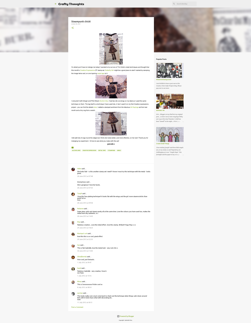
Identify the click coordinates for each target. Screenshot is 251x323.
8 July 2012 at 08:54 (84, 287)
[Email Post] (72, 148)
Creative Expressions (87, 70)
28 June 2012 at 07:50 (85, 188)
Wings (119, 150)
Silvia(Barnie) (81, 256)
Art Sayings (134, 107)
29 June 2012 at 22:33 (85, 239)
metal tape (101, 73)
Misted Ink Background (163, 79)
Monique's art (82, 233)
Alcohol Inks (103, 101)
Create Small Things (162, 143)
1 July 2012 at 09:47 (84, 262)
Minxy (79, 281)
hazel (79, 268)
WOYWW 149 (160, 110)
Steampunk (111, 150)
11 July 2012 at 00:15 (84, 302)
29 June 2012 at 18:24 (85, 228)
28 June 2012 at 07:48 (85, 176)
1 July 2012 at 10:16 (84, 276)
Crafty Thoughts (71, 4)
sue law (80, 293)
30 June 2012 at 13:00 (85, 251)
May (78, 222)
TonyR (79, 193)
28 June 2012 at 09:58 (85, 203)
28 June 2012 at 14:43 (85, 216)
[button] (72, 28)
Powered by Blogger (126, 316)
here (95, 107)
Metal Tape (102, 150)
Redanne (80, 208)
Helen (79, 168)
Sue (78, 245)
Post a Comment (77, 307)
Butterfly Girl (109, 70)
